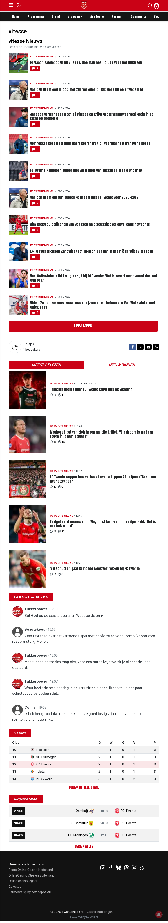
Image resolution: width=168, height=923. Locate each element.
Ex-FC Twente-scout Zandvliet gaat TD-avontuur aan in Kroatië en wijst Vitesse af (91, 251)
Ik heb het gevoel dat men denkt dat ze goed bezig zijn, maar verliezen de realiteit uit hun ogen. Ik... (78, 716)
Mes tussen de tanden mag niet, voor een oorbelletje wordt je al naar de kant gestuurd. (81, 665)
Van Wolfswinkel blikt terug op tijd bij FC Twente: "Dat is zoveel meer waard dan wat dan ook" (93, 278)
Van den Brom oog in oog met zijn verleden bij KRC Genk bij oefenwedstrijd (86, 89)
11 (63, 395)
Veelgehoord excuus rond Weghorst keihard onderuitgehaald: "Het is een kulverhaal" (103, 524)
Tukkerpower (36, 609)
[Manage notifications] (158, 914)
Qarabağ (82, 811)
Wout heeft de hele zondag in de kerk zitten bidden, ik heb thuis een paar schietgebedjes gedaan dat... (77, 691)
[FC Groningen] (91, 835)
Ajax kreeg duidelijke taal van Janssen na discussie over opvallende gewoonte (90, 224)
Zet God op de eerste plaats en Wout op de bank (63, 615)
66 (54, 441)
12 (63, 531)
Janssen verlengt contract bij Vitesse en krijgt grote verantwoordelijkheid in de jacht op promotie (91, 116)
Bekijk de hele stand (84, 787)
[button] (150, 6)
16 (54, 395)
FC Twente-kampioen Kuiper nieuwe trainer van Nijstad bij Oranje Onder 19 (86, 170)
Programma (36, 16)
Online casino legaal (23, 881)
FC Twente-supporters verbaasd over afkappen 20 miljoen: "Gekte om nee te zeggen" (103, 479)
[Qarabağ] (91, 811)
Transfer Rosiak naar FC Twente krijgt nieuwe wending (91, 389)
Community (138, 16)
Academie (97, 16)
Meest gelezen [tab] (46, 365)
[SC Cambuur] (91, 823)
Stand (56, 16)
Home (16, 16)
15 (54, 574)
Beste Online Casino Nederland (31, 870)
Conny (30, 707)
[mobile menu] (11, 5)
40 (54, 486)
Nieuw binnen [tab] (122, 365)
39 (54, 531)
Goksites (15, 887)
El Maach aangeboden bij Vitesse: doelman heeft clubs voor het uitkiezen (86, 62)
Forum (116, 16)
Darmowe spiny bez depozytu (30, 892)
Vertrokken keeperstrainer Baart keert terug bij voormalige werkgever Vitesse (90, 143)
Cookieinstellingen (100, 912)
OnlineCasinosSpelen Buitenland (31, 875)
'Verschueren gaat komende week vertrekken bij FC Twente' (95, 569)
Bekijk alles (84, 846)
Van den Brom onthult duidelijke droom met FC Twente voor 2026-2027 (84, 197)
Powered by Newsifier (84, 917)
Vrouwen (74, 16)
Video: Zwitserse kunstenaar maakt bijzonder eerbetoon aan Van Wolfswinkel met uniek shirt (92, 305)
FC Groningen (78, 835)
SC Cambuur (79, 823)
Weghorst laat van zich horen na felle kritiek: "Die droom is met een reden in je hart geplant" (101, 434)
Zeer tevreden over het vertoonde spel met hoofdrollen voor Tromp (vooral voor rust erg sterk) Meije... (83, 639)
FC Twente (128, 811)
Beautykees (35, 629)
